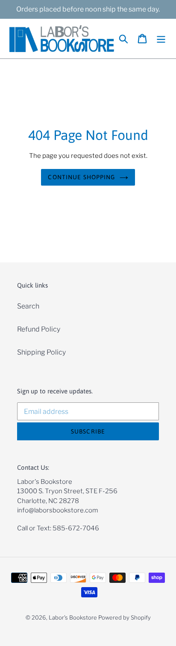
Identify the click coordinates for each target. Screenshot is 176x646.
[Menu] (161, 38)
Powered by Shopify (124, 617)
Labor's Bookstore (73, 617)
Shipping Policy (41, 352)
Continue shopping (81, 177)
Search (28, 306)
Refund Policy (38, 329)
